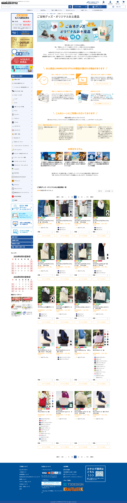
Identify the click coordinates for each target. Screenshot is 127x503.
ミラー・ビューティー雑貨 (20, 157)
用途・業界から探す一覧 (18, 247)
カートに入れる (46, 235)
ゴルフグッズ (17, 130)
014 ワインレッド (100, 368)
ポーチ (15, 102)
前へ (63, 197)
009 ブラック (62, 229)
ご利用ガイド (29, 10)
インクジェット (106, 94)
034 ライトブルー (100, 375)
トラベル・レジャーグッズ (20, 161)
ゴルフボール (17, 126)
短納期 (15, 200)
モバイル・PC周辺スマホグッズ (21, 153)
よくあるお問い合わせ (97, 10)
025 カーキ (98, 370)
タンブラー (16, 114)
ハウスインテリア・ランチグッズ (21, 145)
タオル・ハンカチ (18, 95)
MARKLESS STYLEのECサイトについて (29, 476)
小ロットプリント (18, 188)
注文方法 (43, 10)
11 (75, 197)
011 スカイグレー (100, 364)
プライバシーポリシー (71, 474)
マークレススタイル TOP (43, 13)
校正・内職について (56, 10)
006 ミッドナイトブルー (65, 357)
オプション (16, 184)
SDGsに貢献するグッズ (19, 83)
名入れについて (69, 10)
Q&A (20, 488)
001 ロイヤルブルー (100, 357)
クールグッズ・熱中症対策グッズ (21, 87)
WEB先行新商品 (17, 196)
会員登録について (24, 474)
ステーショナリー (18, 149)
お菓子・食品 (17, 134)
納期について (22, 479)
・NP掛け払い (45, 480)
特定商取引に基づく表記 (69, 472)
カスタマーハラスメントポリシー (74, 476)
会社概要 (67, 469)
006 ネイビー (62, 227)
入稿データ (83, 10)
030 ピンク (98, 373)
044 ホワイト (99, 377)
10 (72, 197)
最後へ (92, 197)
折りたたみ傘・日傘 (18, 91)
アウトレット (17, 180)
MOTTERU (16, 173)
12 (78, 197)
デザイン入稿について (25, 481)
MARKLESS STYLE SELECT (20, 176)
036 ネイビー (44, 439)
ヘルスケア (16, 169)
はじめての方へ (23, 469)
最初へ (58, 197)
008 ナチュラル (44, 227)
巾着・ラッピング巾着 (19, 106)
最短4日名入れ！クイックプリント (21, 192)
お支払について (23, 484)
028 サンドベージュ (100, 372)
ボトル (15, 110)
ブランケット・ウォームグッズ (21, 165)
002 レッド (98, 359)
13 (81, 197)
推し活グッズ (17, 137)
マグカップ (16, 118)
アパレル (16, 122)
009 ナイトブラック (100, 272)
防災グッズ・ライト (18, 141)
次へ (88, 197)
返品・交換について (24, 486)
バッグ (15, 98)
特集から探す (53, 13)
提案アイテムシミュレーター (98, 7)
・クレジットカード (46, 469)
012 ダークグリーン (100, 366)
